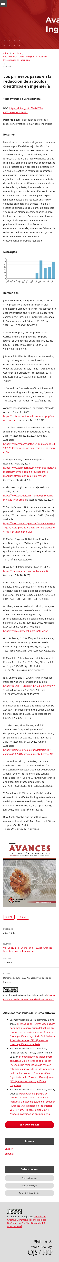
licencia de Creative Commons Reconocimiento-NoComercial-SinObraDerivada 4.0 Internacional (27, 1221)
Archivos (17, 53)
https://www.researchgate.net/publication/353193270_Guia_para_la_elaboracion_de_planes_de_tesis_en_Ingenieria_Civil (29, 527)
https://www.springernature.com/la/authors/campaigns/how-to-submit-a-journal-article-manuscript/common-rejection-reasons (29, 471)
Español (9, 1153)
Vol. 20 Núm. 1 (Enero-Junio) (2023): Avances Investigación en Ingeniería (25, 58)
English (9, 1148)
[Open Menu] (3, 3)
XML (24, 917)
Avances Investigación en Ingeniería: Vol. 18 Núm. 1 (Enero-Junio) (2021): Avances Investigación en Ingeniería (31, 1109)
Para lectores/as (29, 1178)
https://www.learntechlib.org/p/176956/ (25, 630)
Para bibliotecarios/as (29, 1193)
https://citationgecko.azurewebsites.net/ (25, 571)
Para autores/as (29, 1185)
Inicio (6, 53)
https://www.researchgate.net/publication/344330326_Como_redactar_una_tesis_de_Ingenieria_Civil (29, 448)
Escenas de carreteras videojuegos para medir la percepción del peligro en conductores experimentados (32, 1028)
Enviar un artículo (29, 1124)
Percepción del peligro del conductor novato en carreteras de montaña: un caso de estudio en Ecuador (32, 1097)
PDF (10, 917)
